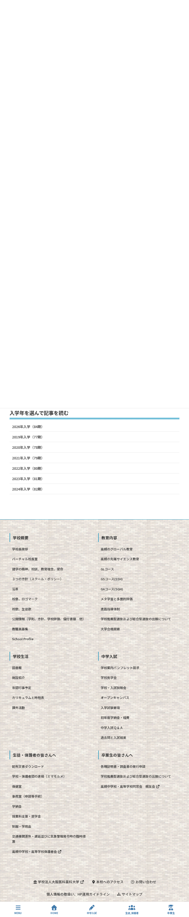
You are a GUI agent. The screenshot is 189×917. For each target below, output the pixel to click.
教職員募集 (20, 629)
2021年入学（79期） (28, 457)
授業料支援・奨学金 (26, 816)
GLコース (107, 569)
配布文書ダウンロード (28, 766)
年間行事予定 (21, 687)
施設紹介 (18, 677)
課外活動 (18, 707)
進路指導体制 (110, 609)
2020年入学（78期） (28, 447)
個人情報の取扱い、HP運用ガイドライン (78, 894)
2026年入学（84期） (28, 426)
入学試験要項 (110, 707)
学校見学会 (109, 677)
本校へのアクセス (109, 881)
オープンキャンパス (115, 697)
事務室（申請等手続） (28, 796)
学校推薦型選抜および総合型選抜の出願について (136, 619)
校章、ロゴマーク (25, 599)
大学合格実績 (110, 629)
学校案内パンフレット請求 (120, 667)
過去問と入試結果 (113, 737)
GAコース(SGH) (112, 589)
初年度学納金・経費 (115, 717)
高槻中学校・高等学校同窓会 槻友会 (128, 786)
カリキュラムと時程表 (28, 697)
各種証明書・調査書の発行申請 (123, 766)
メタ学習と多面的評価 (117, 599)
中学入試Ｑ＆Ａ (112, 727)
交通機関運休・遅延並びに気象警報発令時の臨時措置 (49, 839)
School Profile (22, 638)
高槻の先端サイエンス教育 (120, 559)
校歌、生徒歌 (21, 609)
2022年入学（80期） (28, 468)
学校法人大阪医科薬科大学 (58, 881)
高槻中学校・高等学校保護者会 (35, 851)
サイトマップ (131, 894)
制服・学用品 (21, 826)
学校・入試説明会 (113, 687)
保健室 (17, 786)
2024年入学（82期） (28, 489)
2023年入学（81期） (28, 478)
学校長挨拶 (20, 549)
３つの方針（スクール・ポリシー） (37, 579)
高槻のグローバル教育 (117, 549)
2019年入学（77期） (28, 436)
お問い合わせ (145, 881)
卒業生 (171, 913)
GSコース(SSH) (112, 579)
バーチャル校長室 (25, 559)
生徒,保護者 (132, 913)
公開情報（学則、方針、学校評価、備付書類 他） (49, 619)
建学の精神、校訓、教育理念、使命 (37, 569)
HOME (54, 913)
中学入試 (92, 913)
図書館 (17, 667)
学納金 (17, 806)
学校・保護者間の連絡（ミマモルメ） (39, 776)
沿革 (15, 589)
